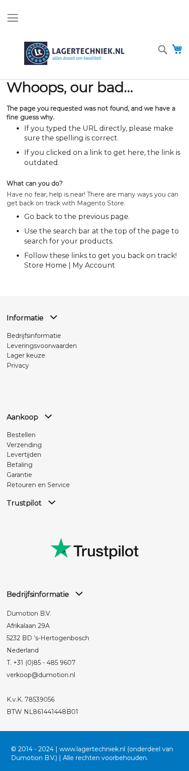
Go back (38, 216)
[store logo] (74, 53)
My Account (94, 265)
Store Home (45, 265)
